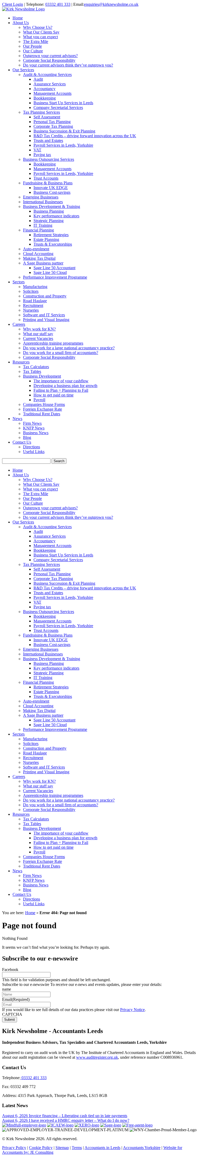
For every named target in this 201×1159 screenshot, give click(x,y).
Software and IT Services (44, 315)
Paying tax (42, 154)
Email (16, 999)
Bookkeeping (45, 98)
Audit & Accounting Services (47, 74)
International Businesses (43, 202)
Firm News (32, 423)
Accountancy (44, 88)
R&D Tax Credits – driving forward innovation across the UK (85, 136)
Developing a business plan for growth (65, 385)
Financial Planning (38, 230)
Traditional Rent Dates (41, 414)
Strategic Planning (49, 220)
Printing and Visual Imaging (46, 319)
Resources (21, 362)
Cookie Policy (41, 1147)
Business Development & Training (51, 206)
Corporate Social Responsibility (49, 60)
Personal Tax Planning (52, 121)
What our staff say (38, 334)
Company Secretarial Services (58, 107)
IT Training (43, 225)
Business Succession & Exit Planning (64, 131)
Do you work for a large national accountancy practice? (69, 348)
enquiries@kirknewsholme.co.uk (111, 4)
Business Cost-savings (52, 192)
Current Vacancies (38, 338)
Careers (19, 324)
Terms (77, 1147)
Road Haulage (35, 301)
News (17, 418)
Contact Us (22, 442)
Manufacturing (35, 286)
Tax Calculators (36, 367)
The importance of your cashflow (61, 381)
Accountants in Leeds (102, 1147)
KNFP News (33, 428)
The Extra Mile (35, 41)
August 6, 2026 (15, 1115)
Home (18, 18)
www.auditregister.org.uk (97, 1057)
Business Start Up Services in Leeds (63, 103)
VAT (37, 150)
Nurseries (31, 310)
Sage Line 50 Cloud (50, 272)
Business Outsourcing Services (48, 159)
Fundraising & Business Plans (47, 183)
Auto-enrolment (36, 249)
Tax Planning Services (41, 112)
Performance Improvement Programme (55, 277)
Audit (38, 79)
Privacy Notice (132, 1009)
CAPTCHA (12, 1014)
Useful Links (33, 451)
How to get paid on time (54, 395)
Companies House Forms (44, 404)
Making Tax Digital (39, 258)
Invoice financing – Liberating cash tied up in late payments (78, 1115)
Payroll (39, 400)
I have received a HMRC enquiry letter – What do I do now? (79, 1120)
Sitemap (62, 1147)
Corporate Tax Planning (53, 126)
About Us (21, 22)
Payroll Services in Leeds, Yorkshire (63, 145)
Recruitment (33, 305)
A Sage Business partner (43, 263)
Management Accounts (52, 93)
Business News (35, 433)
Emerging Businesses (40, 197)
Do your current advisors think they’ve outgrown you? (68, 65)
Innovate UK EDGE (51, 187)
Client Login (12, 4)
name (6, 989)
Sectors (19, 282)
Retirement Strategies (51, 235)
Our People (32, 46)
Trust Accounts (46, 178)
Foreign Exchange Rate (42, 409)
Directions (31, 447)
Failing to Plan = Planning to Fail (61, 390)
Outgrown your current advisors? (50, 55)
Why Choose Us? (37, 27)
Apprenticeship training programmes (53, 343)
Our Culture (33, 51)
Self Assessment (47, 117)
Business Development (42, 376)
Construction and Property (44, 296)
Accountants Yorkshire (141, 1147)
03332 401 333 (57, 4)
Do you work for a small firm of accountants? (60, 352)
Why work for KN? (39, 329)
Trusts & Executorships (53, 244)
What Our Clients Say (41, 32)
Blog (27, 437)
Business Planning (49, 211)
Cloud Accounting (38, 253)
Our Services (23, 70)
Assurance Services (50, 84)
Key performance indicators (56, 216)
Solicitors (30, 291)
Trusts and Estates (48, 140)
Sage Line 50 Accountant (54, 268)
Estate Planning (46, 239)
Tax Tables (32, 371)
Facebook (10, 969)
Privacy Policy (14, 1147)
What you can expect (40, 37)
